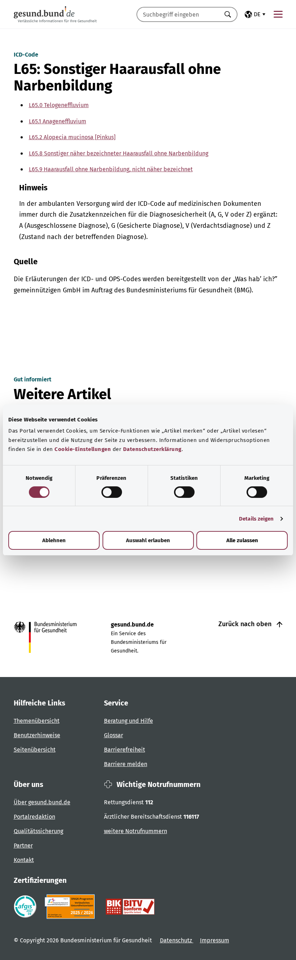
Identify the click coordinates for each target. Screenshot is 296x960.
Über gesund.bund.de (42, 802)
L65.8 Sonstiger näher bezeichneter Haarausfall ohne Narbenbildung (118, 153)
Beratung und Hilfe (128, 720)
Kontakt (24, 860)
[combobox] (177, 14)
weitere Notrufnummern (135, 831)
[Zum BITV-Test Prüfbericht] (130, 907)
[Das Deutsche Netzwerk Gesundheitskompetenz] (71, 906)
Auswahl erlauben (148, 540)
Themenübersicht (37, 720)
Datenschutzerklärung (152, 449)
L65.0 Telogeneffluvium (59, 105)
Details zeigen (256, 519)
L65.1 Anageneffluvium (57, 121)
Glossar (113, 735)
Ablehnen (54, 540)
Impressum (214, 940)
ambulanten (57, 204)
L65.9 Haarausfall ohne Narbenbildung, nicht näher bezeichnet (111, 169)
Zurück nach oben (245, 624)
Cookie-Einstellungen (83, 449)
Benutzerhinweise (37, 735)
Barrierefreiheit (124, 749)
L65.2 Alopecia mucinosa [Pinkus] (72, 137)
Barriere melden (125, 764)
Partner (23, 845)
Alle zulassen (242, 540)
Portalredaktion (34, 816)
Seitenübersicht (35, 749)
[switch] (111, 492)
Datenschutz (176, 940)
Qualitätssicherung (38, 831)
